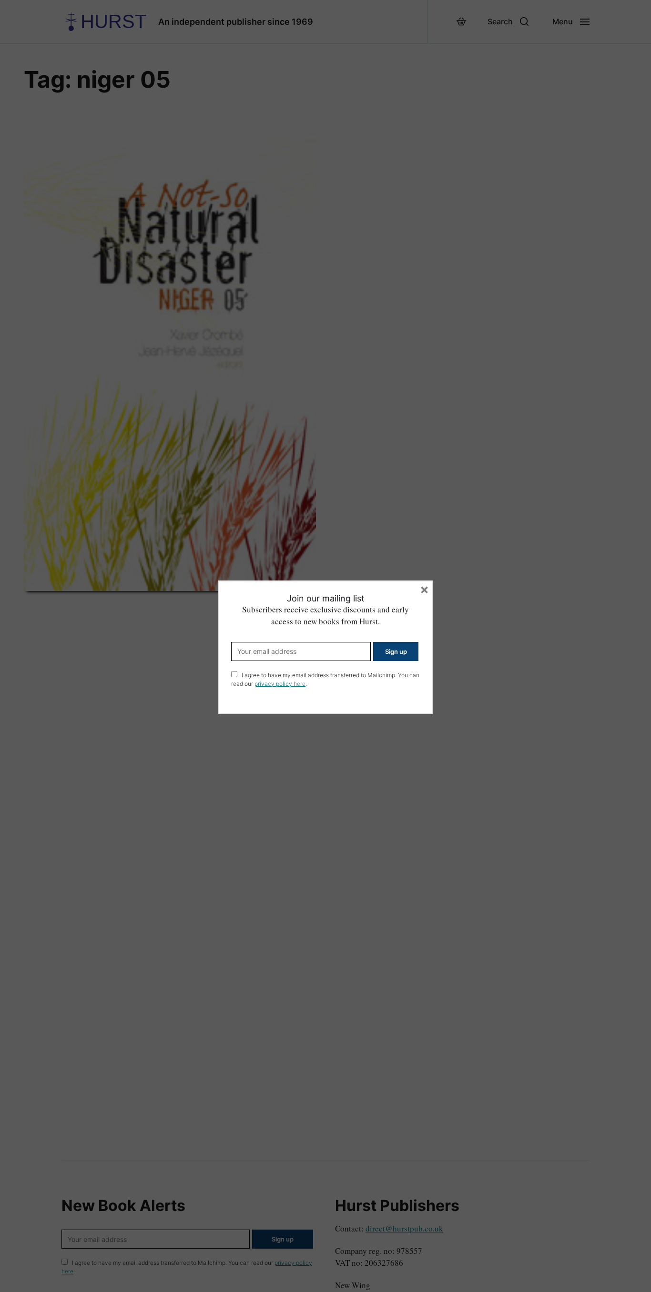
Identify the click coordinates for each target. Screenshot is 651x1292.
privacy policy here (279, 683)
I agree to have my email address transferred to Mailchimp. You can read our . (325, 679)
